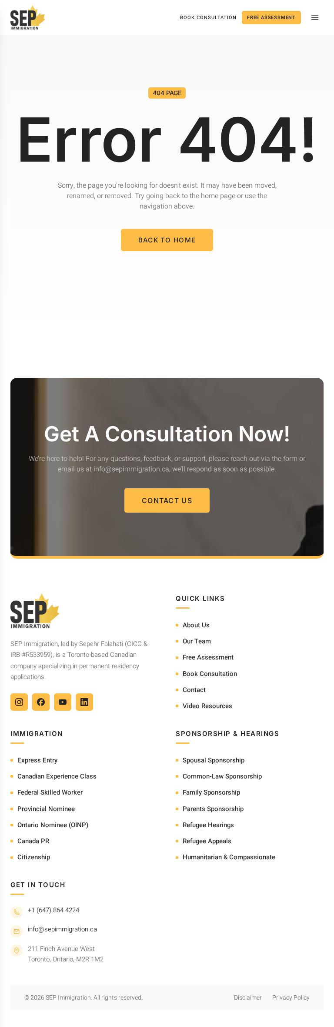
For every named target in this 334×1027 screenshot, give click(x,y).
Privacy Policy (291, 997)
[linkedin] (84, 702)
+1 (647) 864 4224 (53, 910)
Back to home (167, 240)
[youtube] (62, 702)
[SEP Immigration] (27, 17)
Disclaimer (248, 997)
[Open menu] (315, 17)
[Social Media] (19, 702)
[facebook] (41, 702)
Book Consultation (208, 17)
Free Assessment (271, 17)
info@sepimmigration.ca (62, 929)
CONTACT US (167, 500)
